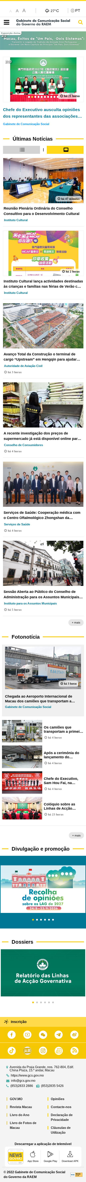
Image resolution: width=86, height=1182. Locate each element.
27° (55, 10)
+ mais (76, 622)
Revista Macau (21, 1107)
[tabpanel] (43, 889)
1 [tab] (33, 920)
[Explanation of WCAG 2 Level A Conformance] (76, 1174)
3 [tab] (41, 920)
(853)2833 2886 (21, 1086)
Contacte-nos (61, 1107)
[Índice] (5, 22)
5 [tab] (49, 920)
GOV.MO (16, 1099)
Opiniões (57, 1099)
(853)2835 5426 (52, 1086)
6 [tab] (53, 920)
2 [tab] (37, 920)
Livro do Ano (19, 1115)
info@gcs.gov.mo (23, 1080)
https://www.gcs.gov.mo (27, 1075)
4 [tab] (45, 920)
